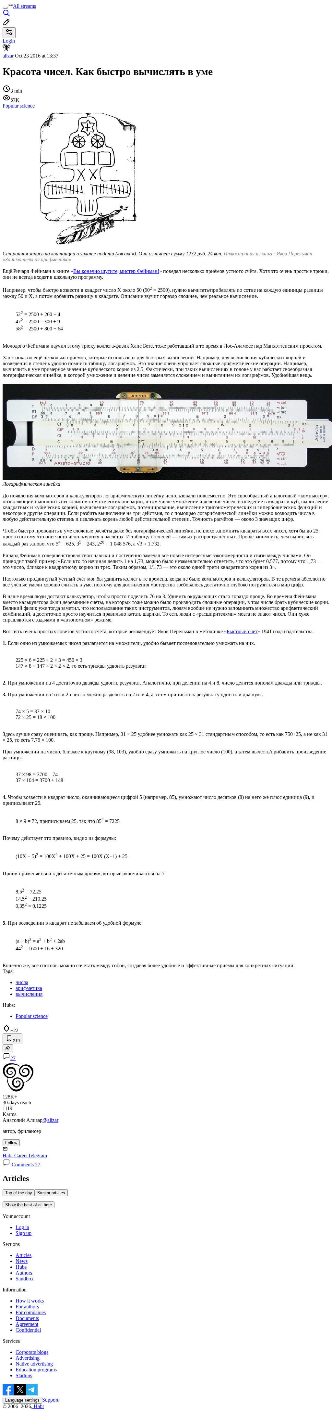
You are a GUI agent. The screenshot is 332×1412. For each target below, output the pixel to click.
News (22, 1261)
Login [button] (9, 41)
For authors (27, 1306)
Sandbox (25, 1278)
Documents (27, 1318)
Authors (24, 1273)
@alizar (50, 1120)
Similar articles (51, 1192)
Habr (38, 1406)
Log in (22, 1227)
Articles (23, 1255)
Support (50, 1400)
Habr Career (15, 1155)
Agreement (27, 1324)
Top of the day (18, 1192)
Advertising (28, 1358)
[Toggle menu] (5, 8)
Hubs (21, 1267)
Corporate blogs (32, 1352)
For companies (31, 1312)
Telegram (37, 1155)
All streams (24, 6)
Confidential (28, 1330)
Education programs (36, 1369)
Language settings (22, 1400)
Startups (24, 1375)
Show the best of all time (28, 1204)
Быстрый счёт (242, 631)
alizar (8, 55)
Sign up (23, 1233)
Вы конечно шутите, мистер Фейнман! (116, 271)
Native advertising (34, 1364)
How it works (30, 1300)
